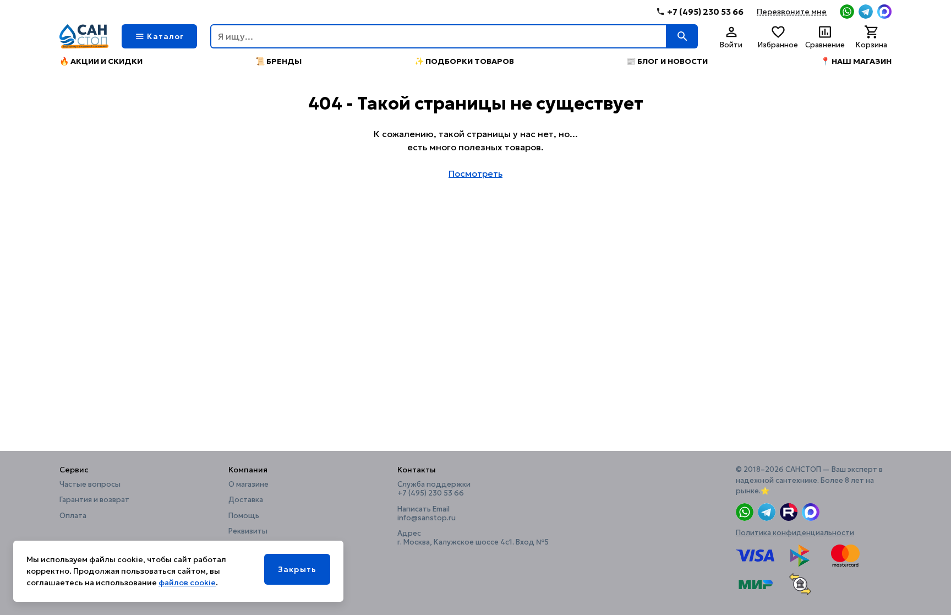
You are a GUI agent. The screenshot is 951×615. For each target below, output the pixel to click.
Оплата (72, 515)
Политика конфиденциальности (795, 532)
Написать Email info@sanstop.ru (426, 514)
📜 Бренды (278, 61)
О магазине (248, 484)
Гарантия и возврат (94, 500)
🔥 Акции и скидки (101, 61)
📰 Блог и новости (667, 61)
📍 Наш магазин (856, 61)
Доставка (245, 500)
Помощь (243, 515)
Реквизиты (247, 531)
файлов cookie (187, 582)
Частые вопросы (90, 484)
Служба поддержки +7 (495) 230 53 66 (434, 489)
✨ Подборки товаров (464, 61)
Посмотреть (475, 173)
